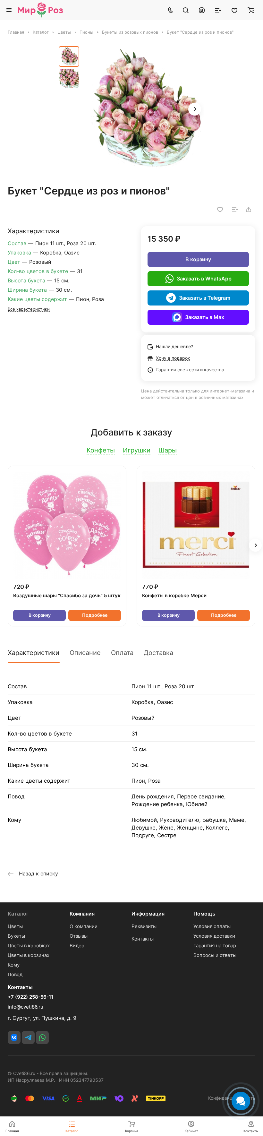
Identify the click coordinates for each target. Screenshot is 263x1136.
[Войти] (202, 10)
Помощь (204, 913)
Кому (14, 965)
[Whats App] (42, 1037)
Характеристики (33, 653)
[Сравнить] (235, 209)
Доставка (158, 653)
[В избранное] (220, 209)
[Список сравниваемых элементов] (218, 10)
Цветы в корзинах (28, 955)
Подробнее (94, 615)
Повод (15, 974)
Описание (85, 653)
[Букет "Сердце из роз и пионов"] (143, 109)
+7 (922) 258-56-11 (30, 997)
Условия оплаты (212, 926)
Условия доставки (214, 936)
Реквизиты (144, 926)
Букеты (16, 936)
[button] (194, 109)
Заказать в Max (204, 317)
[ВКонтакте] (14, 1037)
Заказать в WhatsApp (204, 278)
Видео (77, 945)
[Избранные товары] (234, 10)
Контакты (143, 939)
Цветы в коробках (29, 945)
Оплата (122, 653)
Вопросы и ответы (214, 955)
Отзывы (79, 936)
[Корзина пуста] (251, 10)
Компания (82, 913)
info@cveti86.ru (25, 1007)
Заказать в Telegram (204, 298)
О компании (84, 926)
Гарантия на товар (214, 945)
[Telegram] (28, 1037)
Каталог (18, 913)
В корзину (198, 259)
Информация (148, 913)
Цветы (15, 926)
